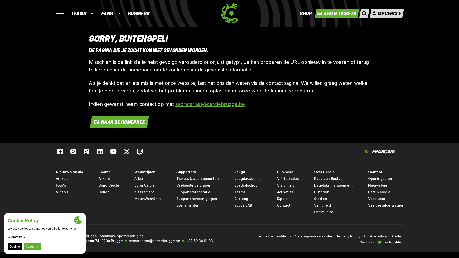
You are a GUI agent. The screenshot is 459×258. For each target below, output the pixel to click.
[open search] (364, 13)
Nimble (395, 242)
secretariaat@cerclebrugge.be (210, 104)
